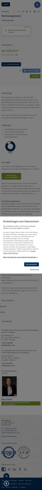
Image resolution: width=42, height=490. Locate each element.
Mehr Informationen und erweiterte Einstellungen (20, 257)
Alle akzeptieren (31, 264)
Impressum (33, 269)
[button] (6, 483)
